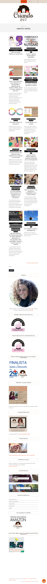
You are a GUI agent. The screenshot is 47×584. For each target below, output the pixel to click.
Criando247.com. (25, 578)
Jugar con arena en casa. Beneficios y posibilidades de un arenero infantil (31, 192)
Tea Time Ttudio (27, 581)
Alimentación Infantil (15, 186)
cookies (14, 580)
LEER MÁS (31, 310)
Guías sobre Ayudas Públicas (31, 50)
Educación (15, 79)
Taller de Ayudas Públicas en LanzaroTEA (16, 53)
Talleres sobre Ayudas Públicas (15, 50)
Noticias (16, 120)
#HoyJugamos (15, 149)
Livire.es (37, 581)
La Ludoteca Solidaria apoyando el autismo (31, 84)
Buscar (10, 266)
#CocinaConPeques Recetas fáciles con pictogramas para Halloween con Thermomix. (15, 194)
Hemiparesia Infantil (13, 499)
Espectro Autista (31, 48)
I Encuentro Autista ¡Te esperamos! (15, 123)
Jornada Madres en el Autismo (31, 123)
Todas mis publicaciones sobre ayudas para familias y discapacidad (22, 455)
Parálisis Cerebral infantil (13, 501)
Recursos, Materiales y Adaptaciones (31, 151)
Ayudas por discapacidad (15, 226)
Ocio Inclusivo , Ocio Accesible (31, 80)
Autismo (10, 508)
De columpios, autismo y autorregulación (31, 229)
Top (31, 52)
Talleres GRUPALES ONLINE (24, 434)
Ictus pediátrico (12, 503)
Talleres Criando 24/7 (15, 48)
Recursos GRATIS (16, 189)
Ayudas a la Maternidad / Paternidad (15, 223)
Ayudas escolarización (15, 225)
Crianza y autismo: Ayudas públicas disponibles (31, 55)
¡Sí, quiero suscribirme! (13, 466)
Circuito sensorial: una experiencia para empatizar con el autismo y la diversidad (16, 155)
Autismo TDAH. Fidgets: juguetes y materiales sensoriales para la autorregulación (31, 157)
